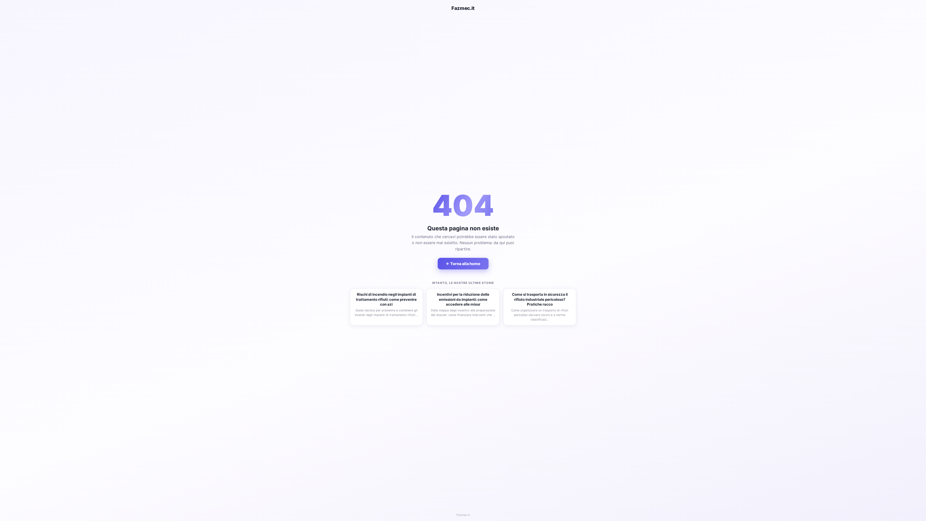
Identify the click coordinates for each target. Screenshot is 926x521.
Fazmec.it (463, 8)
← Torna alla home (463, 263)
